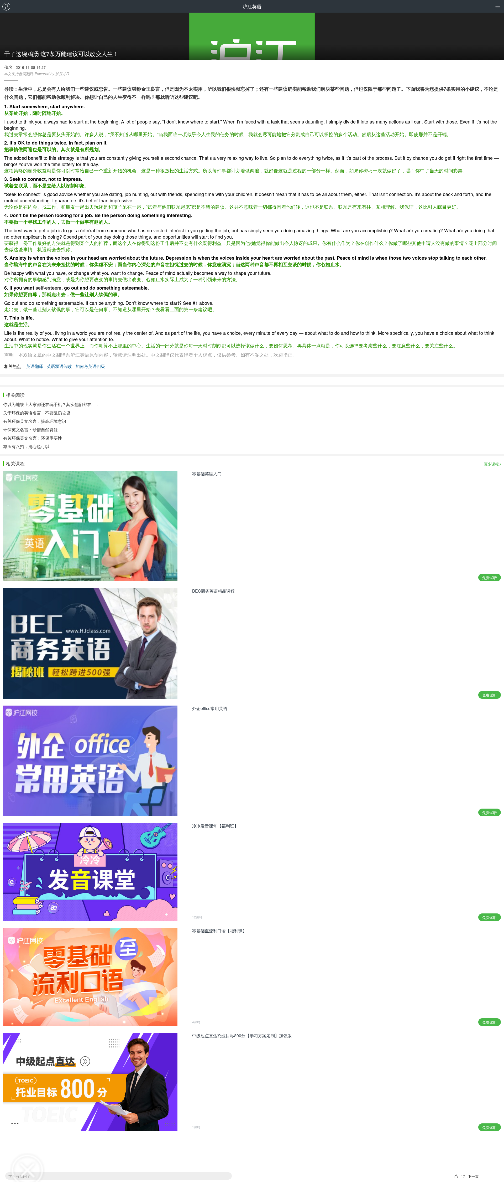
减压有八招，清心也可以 (26, 446)
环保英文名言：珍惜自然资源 (30, 429)
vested (160, 230)
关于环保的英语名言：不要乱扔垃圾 (36, 413)
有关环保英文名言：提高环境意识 (34, 421)
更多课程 (491, 463)
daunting (314, 121)
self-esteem (48, 287)
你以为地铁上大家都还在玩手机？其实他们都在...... (50, 404)
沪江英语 (252, 6)
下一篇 (473, 1176)
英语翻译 (34, 366)
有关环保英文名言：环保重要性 (32, 438)
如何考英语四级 (90, 366)
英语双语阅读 (59, 366)
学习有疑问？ (19, 1176)
